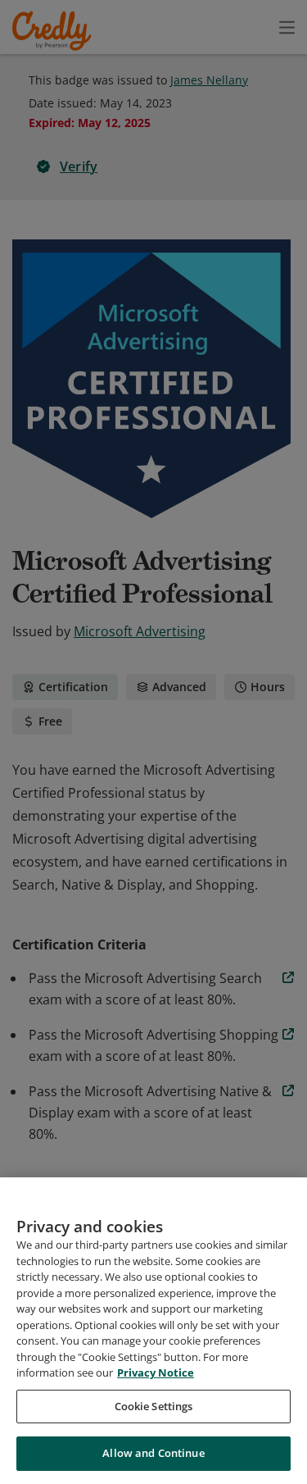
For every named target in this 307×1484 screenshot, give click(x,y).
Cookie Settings (154, 1406)
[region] (153, 1330)
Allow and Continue (153, 1452)
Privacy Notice (155, 1372)
